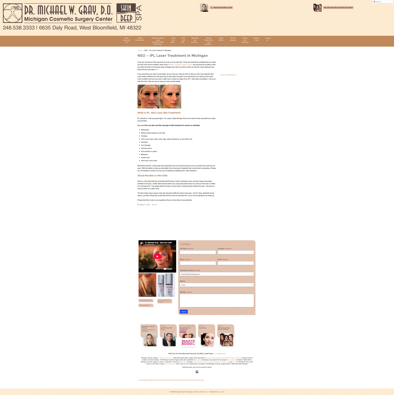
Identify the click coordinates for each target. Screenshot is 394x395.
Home (140, 50)
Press (164, 380)
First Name (187, 248)
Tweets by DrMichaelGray (228, 75)
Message (186, 292)
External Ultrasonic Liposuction (200, 362)
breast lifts (198, 360)
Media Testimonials (156, 380)
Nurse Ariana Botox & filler (221, 7)
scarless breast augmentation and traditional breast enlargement (223, 358)
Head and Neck (173, 40)
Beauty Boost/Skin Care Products (209, 41)
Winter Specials (233, 39)
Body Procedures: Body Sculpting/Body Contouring (158, 41)
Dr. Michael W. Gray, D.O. (165, 358)
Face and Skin (183, 40)
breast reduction (231, 360)
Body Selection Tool (126, 40)
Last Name (224, 248)
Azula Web (221, 392)
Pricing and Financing (244, 40)
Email (223, 259)
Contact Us (268, 39)
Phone (185, 259)
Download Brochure (146, 300)
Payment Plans (256, 39)
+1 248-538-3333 (220, 354)
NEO (157, 69)
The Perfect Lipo (224, 362)
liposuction (183, 362)
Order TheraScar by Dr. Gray (164, 301)
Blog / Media (221, 39)
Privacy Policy (185, 380)
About (148, 380)
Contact (201, 380)
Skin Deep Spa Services (195, 40)
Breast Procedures (139, 39)
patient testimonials (169, 364)
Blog (155, 204)
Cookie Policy (194, 380)
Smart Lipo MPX (214, 362)
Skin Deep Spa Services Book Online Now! (338, 7)
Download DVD (144, 305)
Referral (182, 281)
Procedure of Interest (190, 270)
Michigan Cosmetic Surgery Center (180, 65)
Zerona (234, 362)
